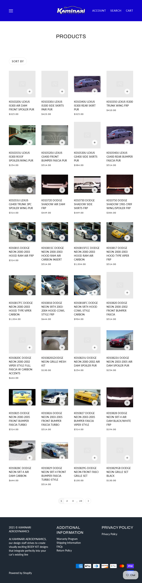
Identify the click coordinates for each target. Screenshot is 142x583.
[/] (71, 10)
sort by (18, 61)
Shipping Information (69, 542)
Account (99, 10)
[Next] (88, 501)
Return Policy (64, 550)
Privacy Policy (109, 534)
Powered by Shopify (20, 573)
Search (115, 10)
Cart (129, 10)
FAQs (60, 546)
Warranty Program (67, 538)
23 (80, 500)
